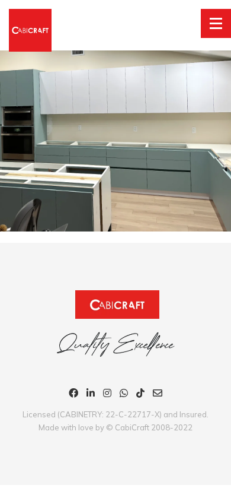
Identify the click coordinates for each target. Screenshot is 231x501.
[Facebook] (73, 394)
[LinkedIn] (90, 394)
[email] (157, 394)
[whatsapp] (124, 394)
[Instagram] (107, 394)
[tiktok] (140, 394)
